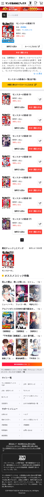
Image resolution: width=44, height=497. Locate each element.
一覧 (38, 282)
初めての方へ (6, 420)
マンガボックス (27, 30)
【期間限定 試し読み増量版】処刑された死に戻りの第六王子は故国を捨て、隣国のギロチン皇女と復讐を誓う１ (22, 331)
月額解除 (26, 425)
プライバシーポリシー (13, 446)
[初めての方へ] (30, 3)
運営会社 (12, 444)
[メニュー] (2, 3)
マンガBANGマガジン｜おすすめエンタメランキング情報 (21, 448)
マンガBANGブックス (8, 370)
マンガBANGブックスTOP (9, 384)
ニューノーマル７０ (8, 304)
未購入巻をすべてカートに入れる (20, 85)
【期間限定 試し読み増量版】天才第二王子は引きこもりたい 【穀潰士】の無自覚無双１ (35, 331)
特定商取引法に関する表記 (26, 444)
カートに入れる (31, 46)
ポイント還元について (30, 420)
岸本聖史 (23, 27)
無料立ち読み (12, 46)
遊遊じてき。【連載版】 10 (7, 358)
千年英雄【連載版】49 (35, 358)
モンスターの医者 (8, 271)
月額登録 (4, 425)
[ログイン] (35, 3)
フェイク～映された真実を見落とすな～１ (22, 304)
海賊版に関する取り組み (30, 446)
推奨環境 (4, 435)
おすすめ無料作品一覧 (30, 403)
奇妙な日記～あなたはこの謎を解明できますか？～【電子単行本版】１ (35, 304)
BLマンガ (5, 397)
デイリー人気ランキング (30, 397)
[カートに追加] (40, 99)
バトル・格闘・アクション (26, 370)
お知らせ (4, 414)
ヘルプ (25, 414)
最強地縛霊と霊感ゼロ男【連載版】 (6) (22, 358)
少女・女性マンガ (7, 390)
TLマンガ (26, 390)
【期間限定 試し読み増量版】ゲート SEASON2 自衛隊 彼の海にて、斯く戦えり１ (8, 331)
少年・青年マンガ (29, 384)
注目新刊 (4, 403)
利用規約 (4, 430)
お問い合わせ (27, 430)
